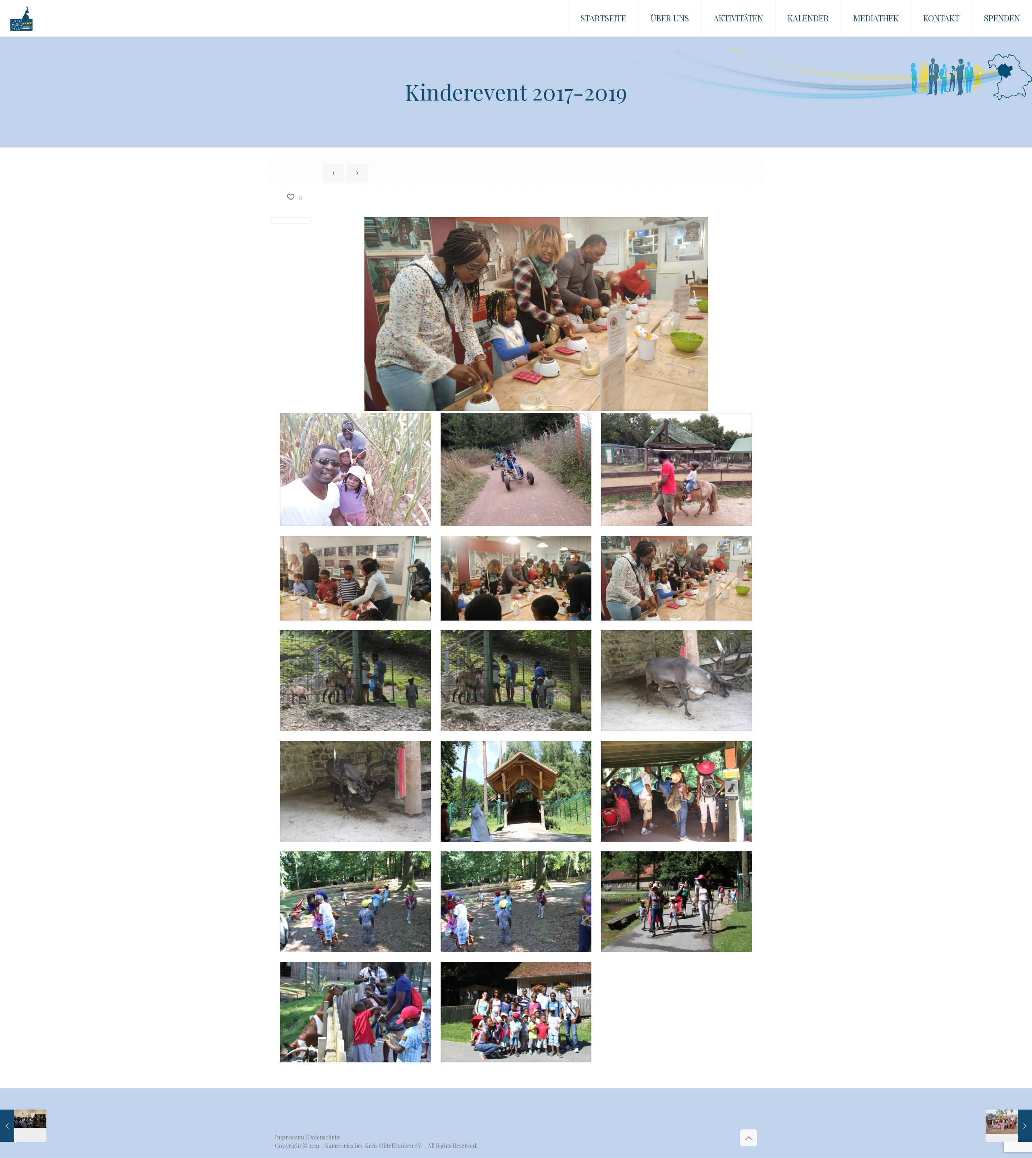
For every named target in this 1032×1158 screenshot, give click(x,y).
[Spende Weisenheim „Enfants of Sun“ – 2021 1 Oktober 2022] (1009, 1126)
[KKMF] (21, 18)
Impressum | (291, 1137)
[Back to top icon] (748, 1137)
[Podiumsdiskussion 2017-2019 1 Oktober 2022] (23, 1126)
